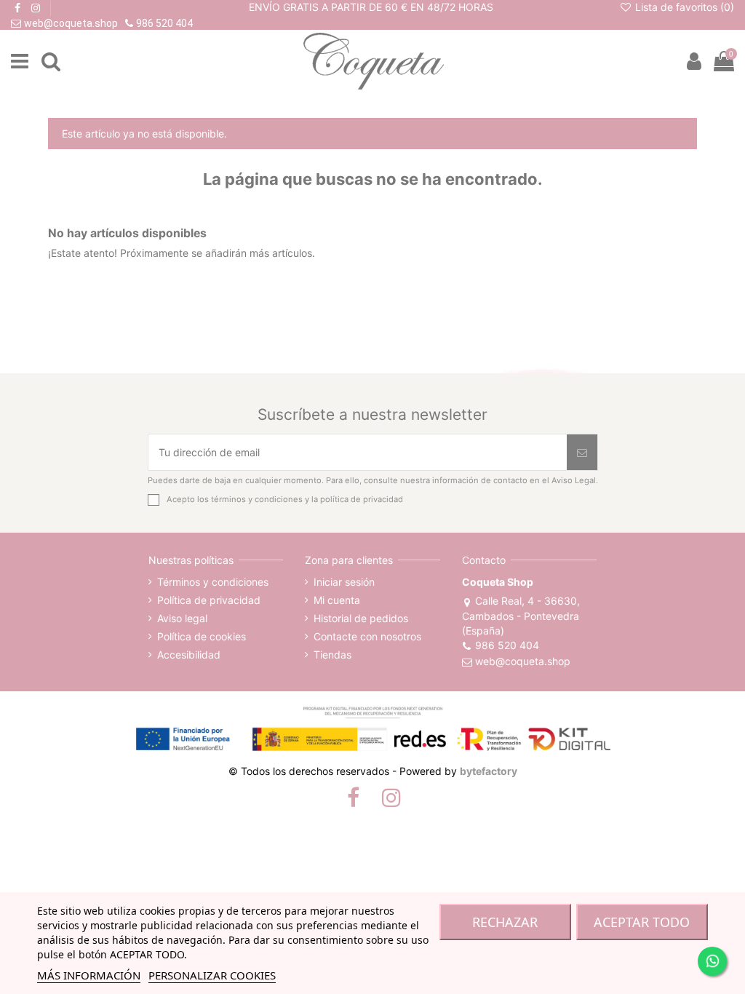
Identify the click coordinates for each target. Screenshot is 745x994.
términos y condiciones (257, 499)
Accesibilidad (188, 654)
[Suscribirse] (582, 452)
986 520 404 (507, 645)
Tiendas (332, 654)
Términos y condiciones (212, 582)
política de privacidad (361, 499)
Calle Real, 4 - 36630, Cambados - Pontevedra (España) (521, 616)
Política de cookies (201, 636)
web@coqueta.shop (522, 661)
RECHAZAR (505, 922)
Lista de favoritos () (683, 7)
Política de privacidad (208, 600)
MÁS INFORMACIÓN (88, 975)
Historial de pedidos (361, 618)
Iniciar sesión (344, 582)
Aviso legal (182, 618)
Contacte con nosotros (367, 636)
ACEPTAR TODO (642, 922)
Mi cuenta (337, 600)
